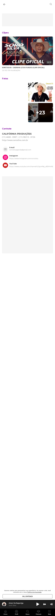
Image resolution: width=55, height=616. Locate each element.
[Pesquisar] (51, 4)
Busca (27, 614)
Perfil (16, 614)
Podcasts (38, 614)
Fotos (5, 78)
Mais (49, 614)
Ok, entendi (27, 596)
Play (37, 604)
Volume (51, 604)
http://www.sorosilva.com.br (15, 140)
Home (5, 614)
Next (44, 604)
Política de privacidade (34, 592)
